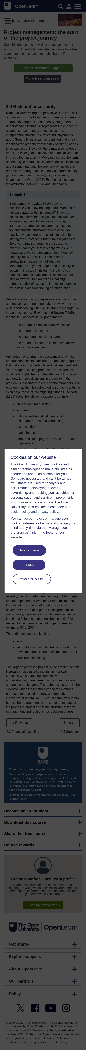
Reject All (29, 564)
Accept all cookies (29, 550)
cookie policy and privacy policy (34, 512)
